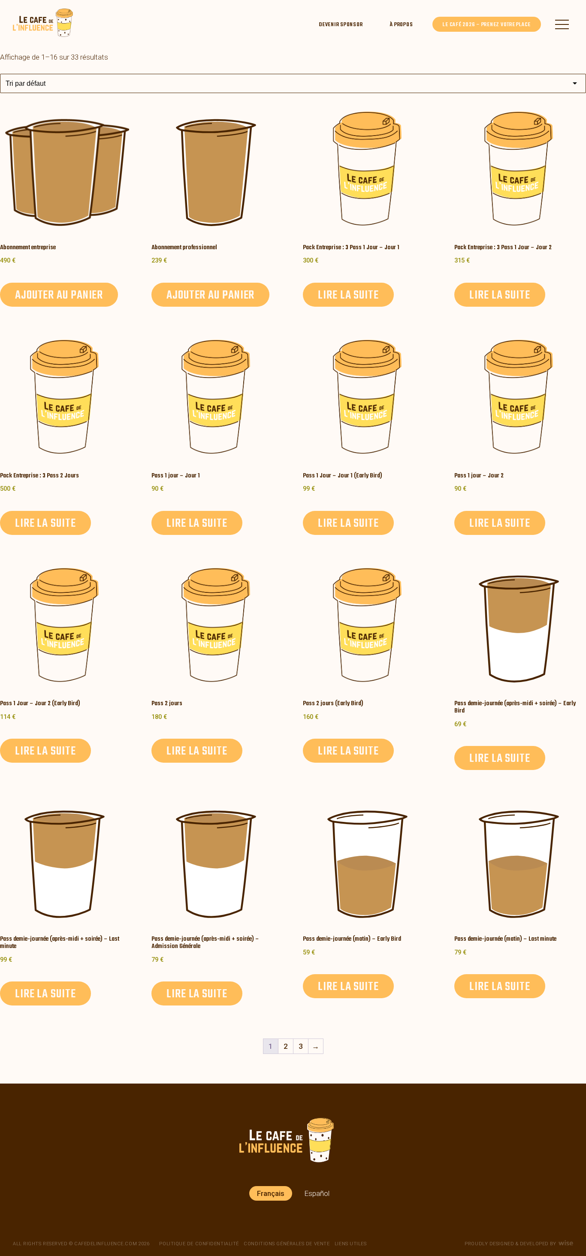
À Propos (401, 24)
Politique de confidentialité (199, 1244)
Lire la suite (348, 295)
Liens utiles (351, 1244)
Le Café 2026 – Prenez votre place (487, 24)
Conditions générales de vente (286, 1244)
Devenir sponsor (340, 24)
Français (270, 1193)
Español (316, 1193)
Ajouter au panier (59, 295)
